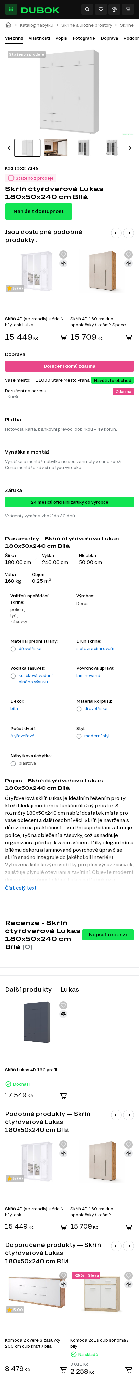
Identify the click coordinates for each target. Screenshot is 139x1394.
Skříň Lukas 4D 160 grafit (31, 1069)
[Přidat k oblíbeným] (63, 254)
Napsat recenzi (108, 934)
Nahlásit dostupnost (38, 211)
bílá (14, 708)
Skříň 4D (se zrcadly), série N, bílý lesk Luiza (35, 321)
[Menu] (11, 9)
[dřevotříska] (13, 649)
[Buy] (63, 337)
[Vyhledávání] (87, 9)
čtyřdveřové (22, 735)
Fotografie (84, 38)
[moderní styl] (79, 736)
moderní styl (96, 735)
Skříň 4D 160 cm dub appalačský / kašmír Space (98, 321)
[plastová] (13, 763)
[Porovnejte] (114, 9)
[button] (9, 148)
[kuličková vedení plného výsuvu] (13, 679)
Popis (61, 38)
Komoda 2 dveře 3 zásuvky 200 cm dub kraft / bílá (32, 1343)
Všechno (14, 38)
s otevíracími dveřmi (96, 648)
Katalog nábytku (36, 25)
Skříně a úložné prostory (86, 25)
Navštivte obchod (112, 380)
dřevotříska (30, 648)
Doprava (109, 38)
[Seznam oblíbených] (101, 9)
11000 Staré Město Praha (63, 380)
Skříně (127, 25)
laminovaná (88, 675)
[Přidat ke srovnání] (63, 263)
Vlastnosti (39, 38)
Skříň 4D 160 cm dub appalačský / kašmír (91, 1211)
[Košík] (128, 9)
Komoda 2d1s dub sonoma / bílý (99, 1343)
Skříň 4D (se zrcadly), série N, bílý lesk (35, 1211)
